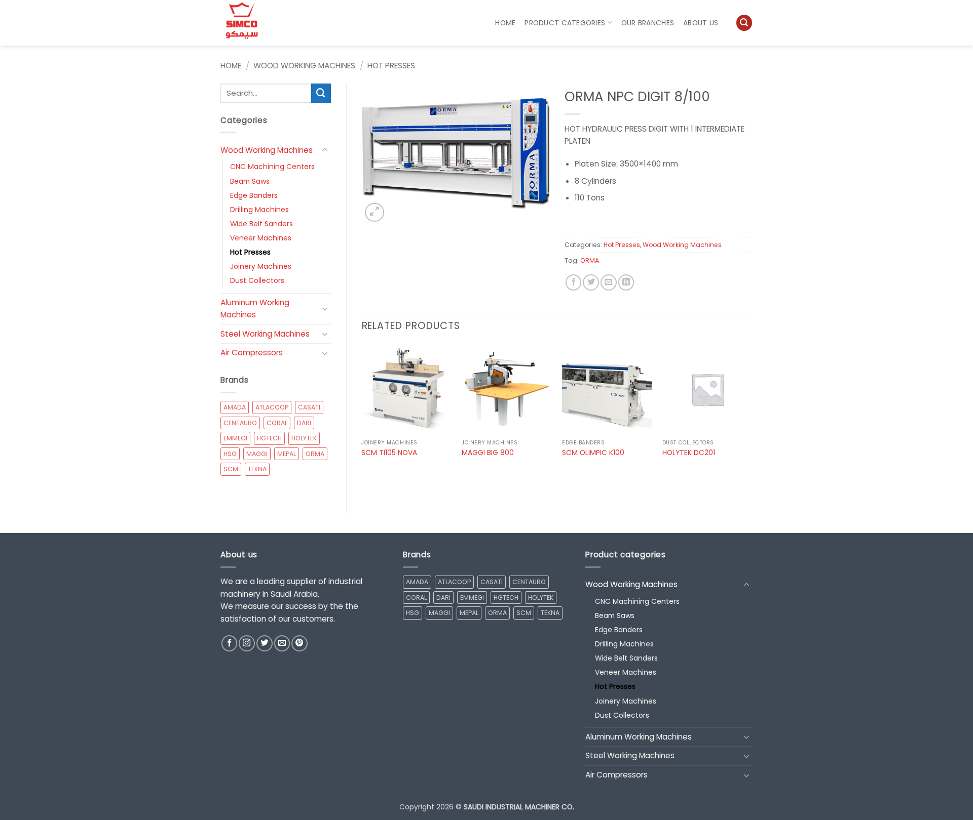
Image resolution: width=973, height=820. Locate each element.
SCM (230, 469)
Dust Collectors (257, 280)
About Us (700, 23)
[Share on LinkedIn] (626, 282)
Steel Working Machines (265, 334)
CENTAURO (240, 423)
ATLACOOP (271, 407)
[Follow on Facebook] (229, 643)
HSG (230, 453)
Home (505, 23)
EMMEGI (235, 438)
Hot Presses (391, 65)
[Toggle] (325, 150)
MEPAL (286, 453)
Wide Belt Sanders (261, 224)
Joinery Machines (260, 266)
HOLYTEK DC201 (688, 453)
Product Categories (565, 23)
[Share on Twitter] (591, 282)
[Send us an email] (282, 643)
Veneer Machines (260, 238)
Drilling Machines (259, 209)
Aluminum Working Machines (254, 308)
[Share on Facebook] (574, 282)
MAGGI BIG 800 (488, 453)
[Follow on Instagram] (247, 643)
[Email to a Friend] (609, 282)
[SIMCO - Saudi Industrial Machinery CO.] (245, 23)
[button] (744, 22)
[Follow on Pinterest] (299, 643)
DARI (304, 423)
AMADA (234, 407)
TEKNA (257, 469)
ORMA (315, 453)
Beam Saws (250, 181)
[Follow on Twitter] (264, 643)
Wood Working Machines (304, 65)
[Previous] (362, 410)
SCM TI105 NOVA (389, 453)
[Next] (752, 410)
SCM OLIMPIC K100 (593, 453)
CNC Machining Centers (272, 166)
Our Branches (647, 23)
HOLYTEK (304, 438)
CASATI (309, 407)
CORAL (277, 423)
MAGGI (257, 453)
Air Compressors (251, 352)
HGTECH (269, 438)
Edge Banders (254, 195)
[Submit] (320, 93)
